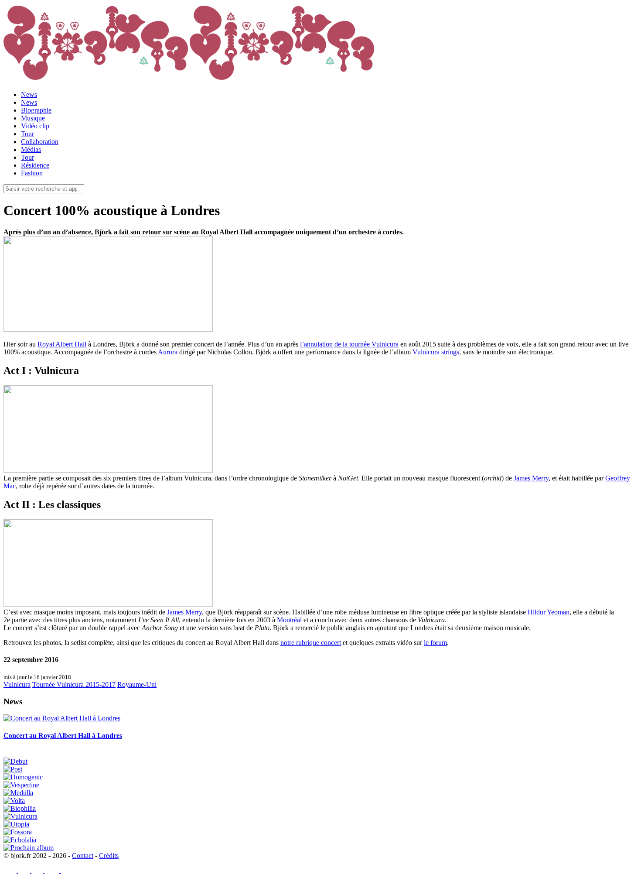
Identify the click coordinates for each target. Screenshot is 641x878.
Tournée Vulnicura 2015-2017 (74, 684)
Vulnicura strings (436, 352)
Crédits (109, 855)
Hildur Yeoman (548, 612)
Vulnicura (17, 684)
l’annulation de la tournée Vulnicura (349, 344)
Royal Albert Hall (62, 344)
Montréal (289, 620)
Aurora (167, 352)
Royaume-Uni (137, 684)
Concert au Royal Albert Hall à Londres (62, 735)
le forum (435, 642)
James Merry (531, 478)
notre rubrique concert (310, 642)
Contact (82, 855)
